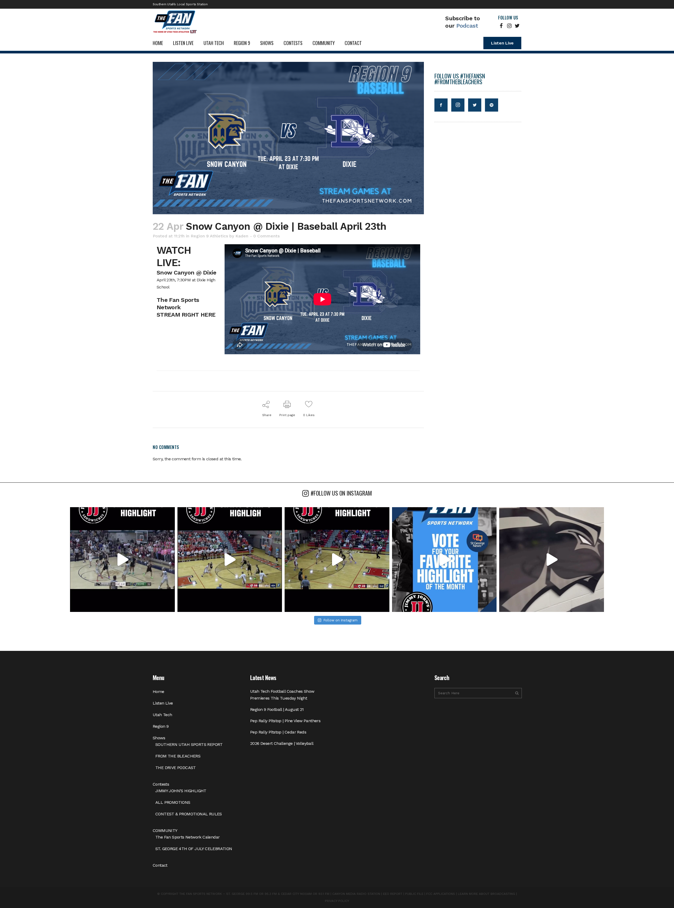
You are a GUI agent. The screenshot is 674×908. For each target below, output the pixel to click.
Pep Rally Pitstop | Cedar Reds (278, 732)
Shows (159, 737)
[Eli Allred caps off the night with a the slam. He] (229, 559)
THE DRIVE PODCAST (175, 767)
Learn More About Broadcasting (486, 894)
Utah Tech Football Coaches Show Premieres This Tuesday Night (282, 695)
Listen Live (502, 43)
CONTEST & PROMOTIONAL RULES (188, 813)
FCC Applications (440, 894)
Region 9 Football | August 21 (277, 709)
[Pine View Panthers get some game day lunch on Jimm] (551, 559)
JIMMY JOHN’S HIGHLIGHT (180, 790)
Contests (161, 784)
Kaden (241, 235)
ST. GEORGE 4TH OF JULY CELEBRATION (193, 848)
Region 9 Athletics (209, 235)
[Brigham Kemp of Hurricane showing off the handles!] (337, 559)
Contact (160, 865)
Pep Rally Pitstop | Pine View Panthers (285, 720)
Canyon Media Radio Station (356, 894)
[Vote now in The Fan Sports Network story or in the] (444, 559)
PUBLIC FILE (414, 894)
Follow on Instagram (340, 620)
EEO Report (392, 894)
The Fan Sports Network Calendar (187, 837)
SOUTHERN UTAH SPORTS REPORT (189, 744)
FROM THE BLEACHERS (177, 756)
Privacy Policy (337, 901)
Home (158, 691)
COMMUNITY (165, 830)
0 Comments (266, 235)
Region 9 (160, 726)
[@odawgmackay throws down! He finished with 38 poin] (122, 559)
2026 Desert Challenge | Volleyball (282, 743)
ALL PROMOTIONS (172, 802)
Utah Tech (162, 714)
